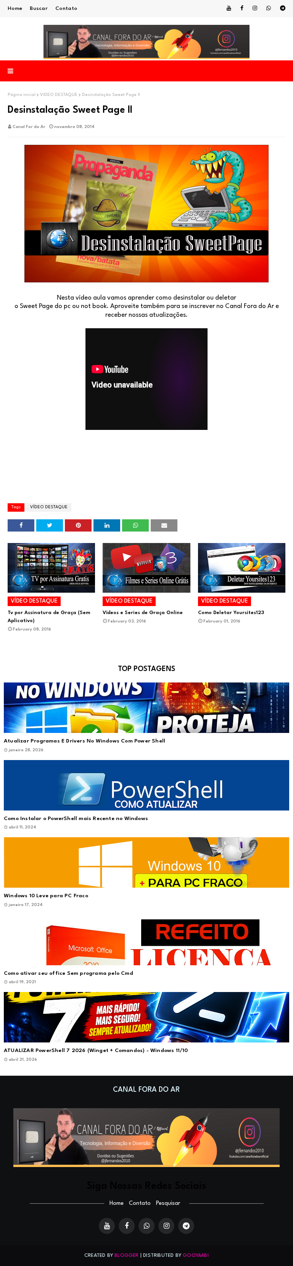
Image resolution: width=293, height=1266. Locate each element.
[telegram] (281, 8)
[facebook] (242, 8)
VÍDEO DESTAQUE (58, 95)
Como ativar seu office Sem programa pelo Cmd (68, 973)
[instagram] (255, 8)
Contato (66, 8)
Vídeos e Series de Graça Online (143, 612)
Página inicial (21, 95)
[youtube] (229, 8)
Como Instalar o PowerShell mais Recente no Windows (76, 818)
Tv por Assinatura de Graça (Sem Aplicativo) (49, 616)
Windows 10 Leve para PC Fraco (46, 895)
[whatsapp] (269, 8)
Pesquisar (168, 1203)
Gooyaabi (196, 1255)
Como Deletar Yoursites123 (231, 612)
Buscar (39, 8)
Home (15, 8)
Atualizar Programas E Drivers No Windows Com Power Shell (84, 741)
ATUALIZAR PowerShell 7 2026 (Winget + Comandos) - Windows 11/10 (96, 1050)
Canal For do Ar (29, 127)
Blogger (126, 1255)
